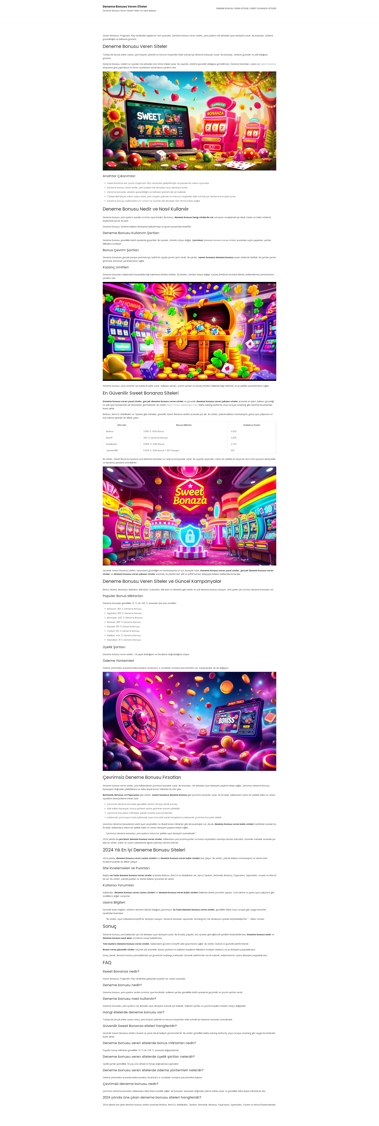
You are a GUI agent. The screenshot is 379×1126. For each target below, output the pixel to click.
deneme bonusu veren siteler (220, 240)
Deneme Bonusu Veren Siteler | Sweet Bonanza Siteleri (246, 8)
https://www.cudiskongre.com (182, 404)
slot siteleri (143, 200)
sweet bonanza (268, 63)
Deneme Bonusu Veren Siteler (125, 6)
